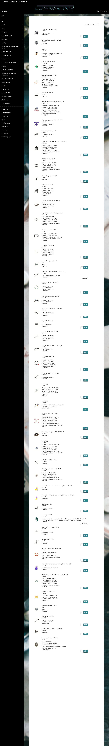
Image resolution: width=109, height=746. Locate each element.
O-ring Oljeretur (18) (48, 356)
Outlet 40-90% (6, 93)
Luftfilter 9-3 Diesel (48, 592)
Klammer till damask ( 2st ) (50, 527)
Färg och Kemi (6, 59)
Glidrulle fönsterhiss (48, 61)
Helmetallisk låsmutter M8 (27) (51, 40)
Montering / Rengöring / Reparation (9, 74)
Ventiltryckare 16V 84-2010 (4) (51, 469)
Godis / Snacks (6, 51)
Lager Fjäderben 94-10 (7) (50, 282)
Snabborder (5, 126)
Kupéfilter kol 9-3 (47, 321)
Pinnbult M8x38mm (48, 92)
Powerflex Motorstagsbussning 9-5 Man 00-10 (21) (58, 495)
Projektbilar (5, 130)
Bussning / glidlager (48, 245)
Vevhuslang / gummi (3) (49, 176)
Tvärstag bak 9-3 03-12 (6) (50, 373)
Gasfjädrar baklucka (48, 616)
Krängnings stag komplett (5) (51, 296)
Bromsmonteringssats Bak (50, 331)
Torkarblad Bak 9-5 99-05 (50, 460)
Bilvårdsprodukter (7, 35)
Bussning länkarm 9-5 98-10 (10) (52, 120)
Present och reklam (7, 69)
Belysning (5, 39)
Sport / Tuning (6, 82)
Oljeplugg (45, 384)
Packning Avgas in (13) (49, 230)
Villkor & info (5, 116)
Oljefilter (44, 49)
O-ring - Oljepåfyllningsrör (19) (51, 548)
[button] (102, 11)
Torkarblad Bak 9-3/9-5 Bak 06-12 (52, 308)
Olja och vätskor (6, 55)
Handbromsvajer (47, 504)
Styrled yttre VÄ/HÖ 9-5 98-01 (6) (52, 629)
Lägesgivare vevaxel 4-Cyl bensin (52, 213)
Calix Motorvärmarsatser (9, 62)
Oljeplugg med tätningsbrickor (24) (53, 101)
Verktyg (4, 43)
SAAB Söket (5, 89)
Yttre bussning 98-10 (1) (49, 29)
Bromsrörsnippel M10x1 (49, 261)
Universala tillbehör (7, 78)
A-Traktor (4, 32)
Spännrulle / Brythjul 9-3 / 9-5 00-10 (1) (54, 141)
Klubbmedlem (6, 103)
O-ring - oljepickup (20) (49, 159)
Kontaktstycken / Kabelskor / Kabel (10, 47)
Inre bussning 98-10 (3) (49, 131)
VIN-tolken (5, 109)
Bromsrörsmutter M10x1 (49, 606)
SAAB (3, 25)
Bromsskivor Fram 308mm (50, 638)
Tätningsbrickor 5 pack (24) (50, 413)
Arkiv (3, 119)
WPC (3, 21)
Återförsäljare (6, 123)
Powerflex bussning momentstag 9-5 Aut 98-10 (57, 486)
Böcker (4, 66)
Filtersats (45, 401)
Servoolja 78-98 (47, 515)
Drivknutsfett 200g (48, 539)
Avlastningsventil (47, 185)
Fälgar (3, 86)
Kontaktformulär (6, 113)
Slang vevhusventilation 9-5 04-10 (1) (54, 271)
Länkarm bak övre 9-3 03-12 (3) (52, 345)
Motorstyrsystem (7, 96)
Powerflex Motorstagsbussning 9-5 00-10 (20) (56, 564)
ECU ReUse (5, 100)
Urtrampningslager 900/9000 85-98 (53, 432)
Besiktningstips (6, 137)
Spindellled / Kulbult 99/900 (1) (52, 200)
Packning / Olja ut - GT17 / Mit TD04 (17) (55, 574)
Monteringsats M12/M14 (50, 75)
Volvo (3, 28)
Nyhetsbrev (5, 133)
